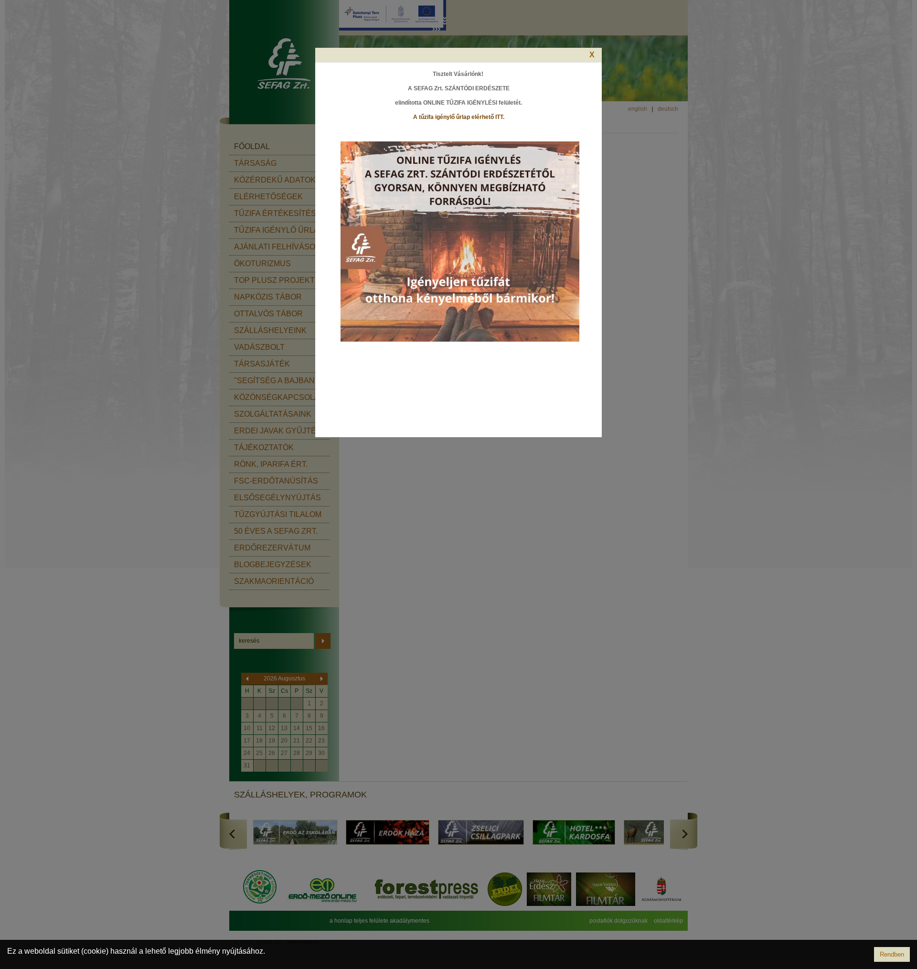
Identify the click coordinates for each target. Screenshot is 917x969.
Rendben (892, 954)
